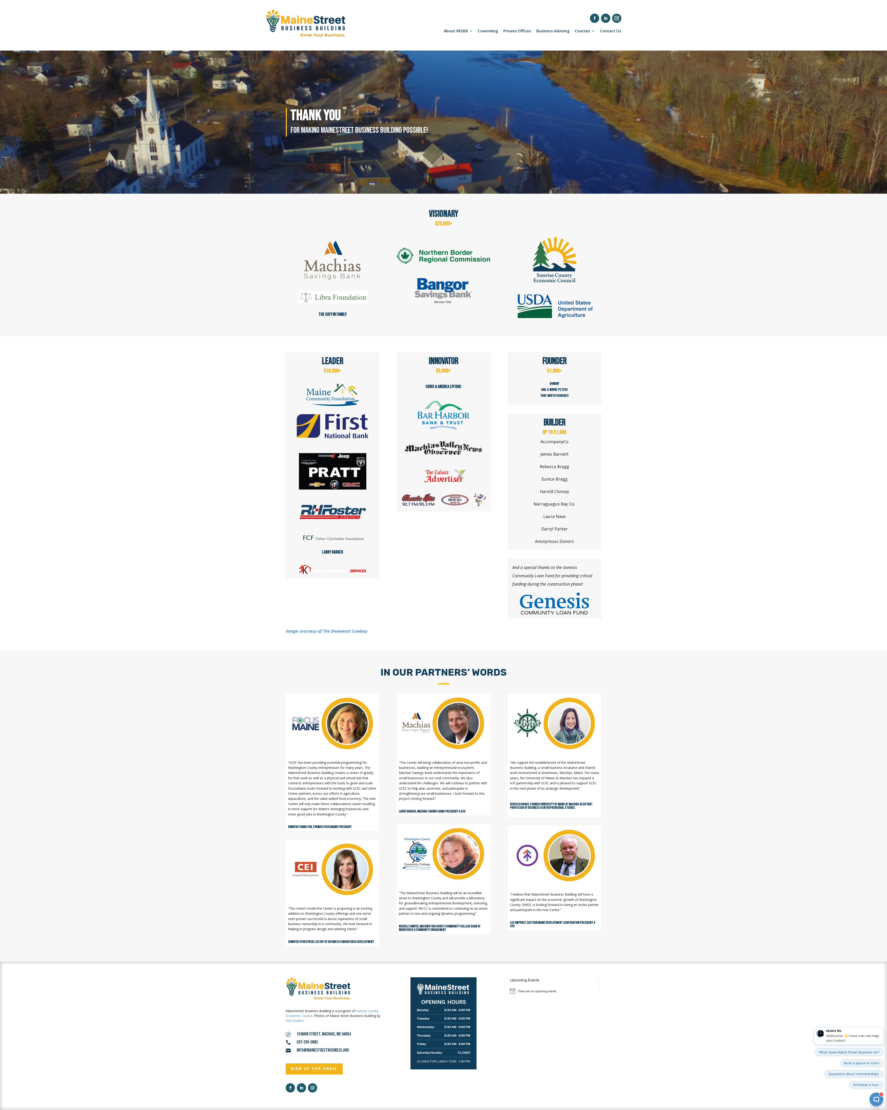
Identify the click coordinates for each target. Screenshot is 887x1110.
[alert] (551, 991)
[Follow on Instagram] (616, 18)
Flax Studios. (295, 1020)
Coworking (488, 31)
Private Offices (517, 31)
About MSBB (456, 31)
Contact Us (610, 31)
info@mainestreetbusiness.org (323, 1050)
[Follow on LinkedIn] (605, 18)
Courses (582, 31)
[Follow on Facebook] (594, 18)
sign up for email (314, 1069)
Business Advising (553, 31)
